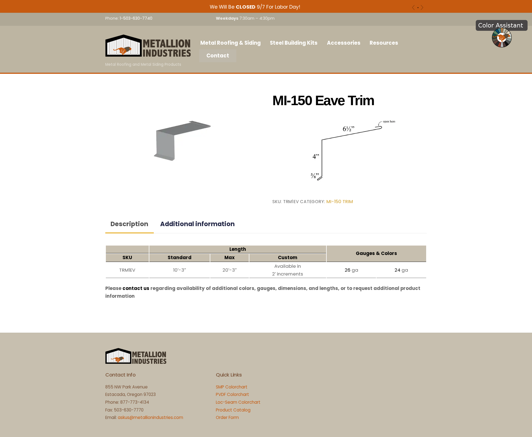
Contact (217, 55)
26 (348, 270)
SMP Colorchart (231, 387)
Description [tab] (129, 223)
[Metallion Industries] (148, 53)
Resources (384, 42)
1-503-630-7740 (136, 18)
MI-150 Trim (339, 201)
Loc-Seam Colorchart (238, 402)
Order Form (227, 417)
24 (397, 270)
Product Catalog (233, 410)
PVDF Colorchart (232, 394)
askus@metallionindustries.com (150, 417)
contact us (135, 288)
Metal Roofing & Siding (230, 42)
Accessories (343, 42)
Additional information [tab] (197, 223)
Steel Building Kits (294, 42)
